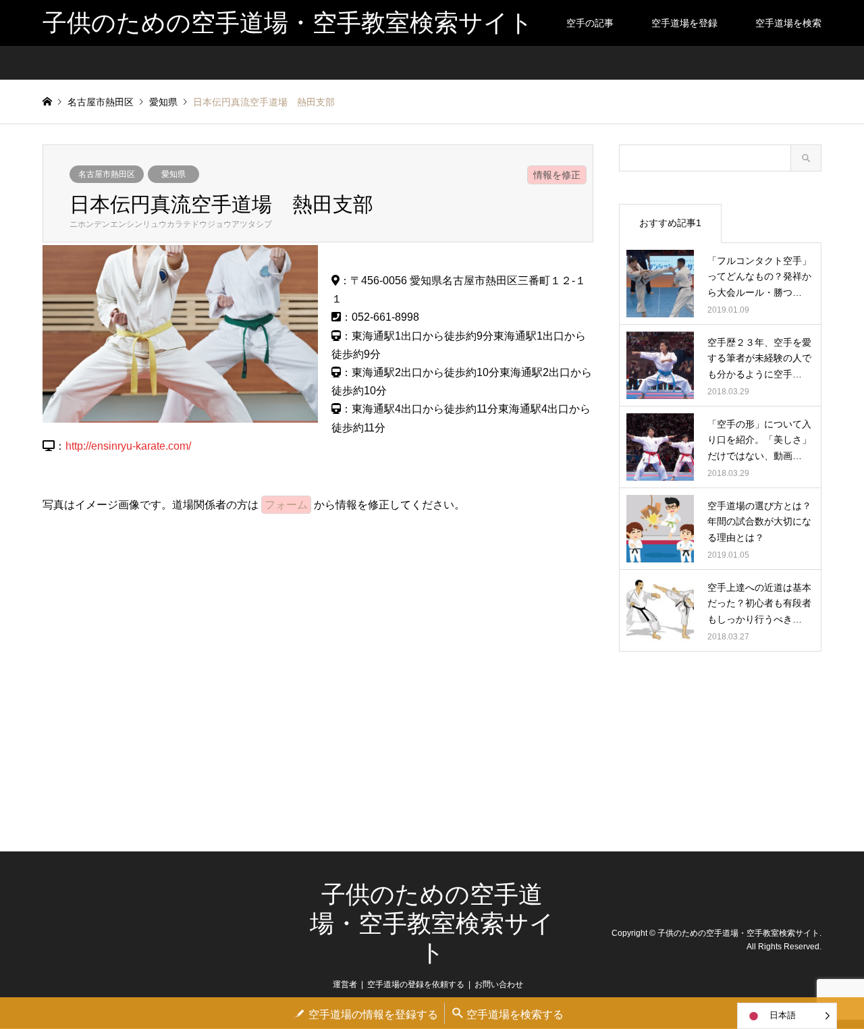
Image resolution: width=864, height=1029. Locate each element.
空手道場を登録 (684, 23)
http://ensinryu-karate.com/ (128, 446)
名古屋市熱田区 (106, 174)
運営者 (345, 984)
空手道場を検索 (788, 23)
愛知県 (173, 174)
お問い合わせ (499, 984)
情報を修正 (556, 174)
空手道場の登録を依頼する (415, 984)
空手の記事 (590, 23)
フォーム (286, 504)
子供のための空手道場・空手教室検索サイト (432, 923)
